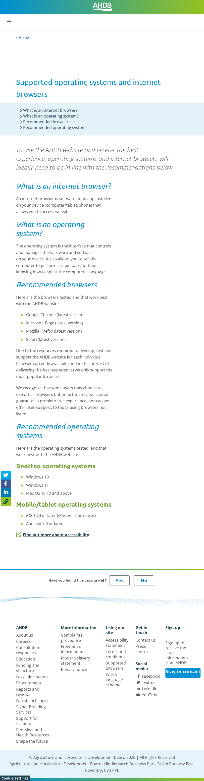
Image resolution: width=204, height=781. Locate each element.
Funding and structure (28, 667)
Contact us (146, 640)
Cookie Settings (14, 778)
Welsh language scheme (114, 680)
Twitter (148, 682)
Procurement (28, 683)
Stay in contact (183, 671)
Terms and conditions (116, 654)
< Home (22, 37)
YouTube (150, 695)
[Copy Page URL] (6, 501)
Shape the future (32, 741)
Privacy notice (74, 669)
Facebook (151, 676)
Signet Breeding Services (31, 709)
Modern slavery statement (75, 660)
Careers (23, 641)
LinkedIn (149, 688)
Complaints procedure (71, 637)
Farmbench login (32, 700)
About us (24, 635)
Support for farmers (27, 721)
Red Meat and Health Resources (32, 732)
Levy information (32, 676)
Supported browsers (116, 665)
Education (25, 659)
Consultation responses (28, 650)
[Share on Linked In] (6, 492)
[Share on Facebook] (6, 484)
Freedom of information (72, 649)
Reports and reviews (27, 691)
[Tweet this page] (6, 475)
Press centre (142, 649)
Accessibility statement (117, 642)
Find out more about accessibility (56, 535)
